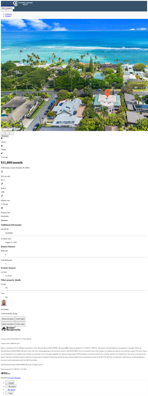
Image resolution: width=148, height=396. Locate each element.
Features (8, 16)
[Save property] (7, 133)
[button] (74, 75)
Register (9, 10)
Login (3, 10)
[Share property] (12, 133)
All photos (5, 136)
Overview (8, 14)
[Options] (3, 133)
